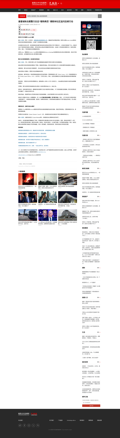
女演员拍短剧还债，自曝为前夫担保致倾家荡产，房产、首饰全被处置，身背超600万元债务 (91, 391)
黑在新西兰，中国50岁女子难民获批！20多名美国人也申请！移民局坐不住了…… (91, 233)
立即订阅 (91, 405)
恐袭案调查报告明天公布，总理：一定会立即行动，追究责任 (33, 145)
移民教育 (41, 10)
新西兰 (26, 10)
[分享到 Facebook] (19, 30)
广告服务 (60, 420)
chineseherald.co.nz (22, 155)
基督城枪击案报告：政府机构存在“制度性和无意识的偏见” (32, 136)
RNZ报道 (21, 40)
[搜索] (61, 3)
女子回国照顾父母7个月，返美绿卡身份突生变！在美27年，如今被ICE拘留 (91, 240)
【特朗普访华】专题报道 (88, 127)
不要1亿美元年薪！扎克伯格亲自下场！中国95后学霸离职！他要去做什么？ (91, 262)
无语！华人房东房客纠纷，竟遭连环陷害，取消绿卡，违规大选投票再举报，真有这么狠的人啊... (91, 247)
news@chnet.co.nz (41, 152)
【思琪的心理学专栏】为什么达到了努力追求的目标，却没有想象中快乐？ (91, 162)
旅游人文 (55, 10)
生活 (62, 10)
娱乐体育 (69, 10)
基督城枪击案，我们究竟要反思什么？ (27, 142)
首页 (19, 10)
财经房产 (33, 10)
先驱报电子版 (98, 10)
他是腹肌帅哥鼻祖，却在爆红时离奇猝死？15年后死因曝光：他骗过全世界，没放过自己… (91, 384)
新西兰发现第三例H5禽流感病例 (37, 16)
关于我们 (51, 420)
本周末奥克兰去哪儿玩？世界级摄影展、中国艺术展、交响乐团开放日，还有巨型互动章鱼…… (91, 74)
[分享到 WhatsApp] (27, 30)
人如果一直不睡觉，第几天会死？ (90, 357)
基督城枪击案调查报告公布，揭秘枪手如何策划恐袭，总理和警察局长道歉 (36, 130)
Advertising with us (71, 420)
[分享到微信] (19, 28)
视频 (82, 10)
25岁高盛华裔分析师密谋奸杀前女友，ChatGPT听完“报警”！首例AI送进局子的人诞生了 (91, 255)
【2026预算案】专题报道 (88, 123)
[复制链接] (29, 30)
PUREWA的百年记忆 (87, 120)
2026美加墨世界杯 (86, 116)
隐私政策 (99, 420)
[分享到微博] (24, 30)
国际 (48, 10)
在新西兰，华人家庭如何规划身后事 (91, 192)
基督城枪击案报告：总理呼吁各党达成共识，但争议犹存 (32, 133)
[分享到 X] (22, 30)
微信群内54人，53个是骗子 (89, 282)
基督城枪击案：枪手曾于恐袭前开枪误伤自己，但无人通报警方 (33, 139)
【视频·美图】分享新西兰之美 (89, 131)
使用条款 (91, 420)
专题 (76, 10)
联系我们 (82, 420)
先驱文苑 (89, 10)
